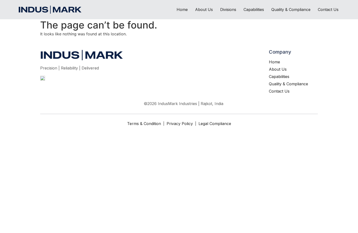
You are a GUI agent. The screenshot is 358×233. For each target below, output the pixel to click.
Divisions (228, 9)
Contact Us (328, 9)
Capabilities (254, 9)
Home (182, 9)
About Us (204, 9)
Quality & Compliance (291, 9)
